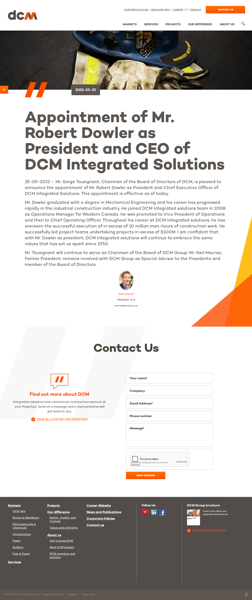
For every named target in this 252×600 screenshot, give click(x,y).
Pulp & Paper (21, 553)
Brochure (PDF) (160, 10)
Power (17, 540)
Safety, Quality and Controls (63, 519)
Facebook (162, 513)
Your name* (138, 378)
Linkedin (154, 513)
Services (151, 24)
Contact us (225, 9)
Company (137, 391)
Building (18, 547)
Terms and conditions (53, 594)
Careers (178, 10)
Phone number (141, 416)
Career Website (99, 505)
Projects (173, 24)
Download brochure (209, 530)
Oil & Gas (19, 511)
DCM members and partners (62, 555)
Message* (137, 428)
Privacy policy (88, 594)
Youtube (145, 512)
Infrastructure (22, 534)
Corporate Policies (136, 10)
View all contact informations (62, 419)
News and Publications (104, 512)
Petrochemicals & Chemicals (24, 525)
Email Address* (141, 403)
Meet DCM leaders (62, 547)
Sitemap (73, 594)
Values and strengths (64, 527)
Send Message (145, 475)
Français (195, 10)
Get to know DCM (61, 540)
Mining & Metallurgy (26, 517)
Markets (130, 24)
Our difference (200, 24)
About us (227, 24)
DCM (22, 14)
